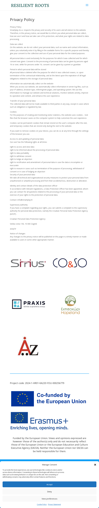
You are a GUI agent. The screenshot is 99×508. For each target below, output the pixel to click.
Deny (49, 491)
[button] (95, 464)
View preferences (49, 498)
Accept (50, 484)
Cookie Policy (42, 504)
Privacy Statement (54, 504)
